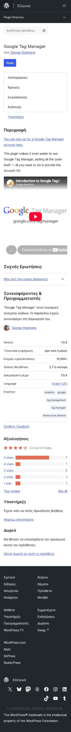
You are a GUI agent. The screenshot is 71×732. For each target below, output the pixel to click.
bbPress (9, 656)
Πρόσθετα (44, 591)
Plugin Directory (14, 17)
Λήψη (10, 62)
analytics (50, 392)
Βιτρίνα (42, 577)
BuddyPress (12, 663)
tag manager (58, 407)
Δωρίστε (43, 623)
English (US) (59, 383)
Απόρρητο (11, 597)
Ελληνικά (19, 680)
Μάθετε (9, 610)
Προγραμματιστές (16, 623)
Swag (43, 630)
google (62, 392)
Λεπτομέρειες (18, 77)
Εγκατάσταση (17, 97)
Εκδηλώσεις (46, 617)
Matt (7, 649)
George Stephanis (22, 52)
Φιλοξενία (11, 591)
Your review (12, 491)
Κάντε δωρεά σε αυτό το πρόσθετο (29, 554)
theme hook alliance (54, 415)
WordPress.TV (14, 630)
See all (62, 491)
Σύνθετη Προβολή (16, 426)
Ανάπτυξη (14, 107)
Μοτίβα (42, 597)
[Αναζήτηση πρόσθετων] (44, 30)
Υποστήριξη (16, 117)
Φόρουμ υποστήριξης (19, 519)
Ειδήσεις (10, 584)
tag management (56, 400)
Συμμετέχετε (46, 610)
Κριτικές (14, 87)
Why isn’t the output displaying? (26, 279)
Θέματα (42, 584)
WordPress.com (15, 642)
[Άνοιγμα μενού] (65, 5)
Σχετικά (9, 577)
